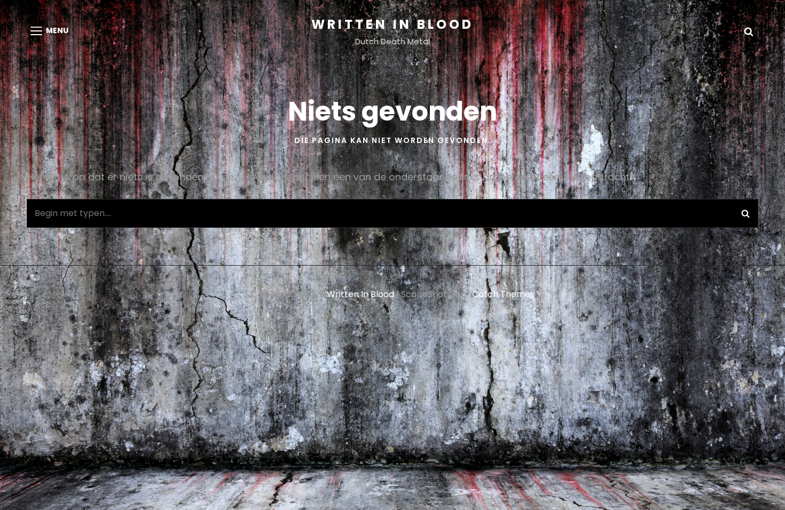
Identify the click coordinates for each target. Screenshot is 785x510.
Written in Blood (392, 24)
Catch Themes (503, 294)
